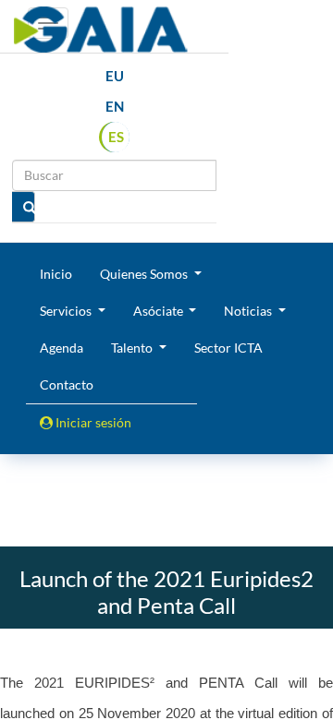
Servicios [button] (67, 310)
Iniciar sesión (92, 422)
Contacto (66, 384)
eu (114, 75)
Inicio (56, 274)
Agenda (61, 347)
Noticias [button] (249, 310)
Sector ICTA (228, 347)
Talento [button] (133, 347)
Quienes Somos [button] (145, 274)
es (116, 136)
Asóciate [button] (159, 310)
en (114, 106)
